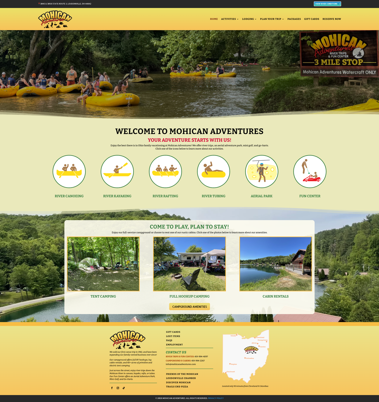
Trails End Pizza (177, 386)
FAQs (169, 340)
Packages (294, 19)
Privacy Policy (216, 398)
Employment (174, 344)
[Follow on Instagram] (117, 388)
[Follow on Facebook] (112, 388)
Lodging (248, 19)
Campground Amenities (189, 306)
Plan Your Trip (270, 19)
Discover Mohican (178, 382)
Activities (228, 19)
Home (214, 19)
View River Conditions (326, 4)
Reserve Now (332, 19)
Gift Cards (311, 19)
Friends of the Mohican (182, 374)
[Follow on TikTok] (123, 388)
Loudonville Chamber (181, 378)
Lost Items (173, 336)
